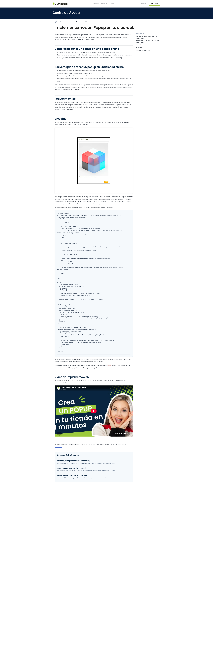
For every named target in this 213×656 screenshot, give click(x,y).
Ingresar (143, 4)
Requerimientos (141, 45)
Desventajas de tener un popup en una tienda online (147, 41)
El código (139, 47)
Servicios (95, 4)
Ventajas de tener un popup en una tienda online (146, 37)
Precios (113, 4)
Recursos (104, 4)
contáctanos (58, 447)
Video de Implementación (143, 50)
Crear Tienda (154, 4)
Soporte (58, 22)
